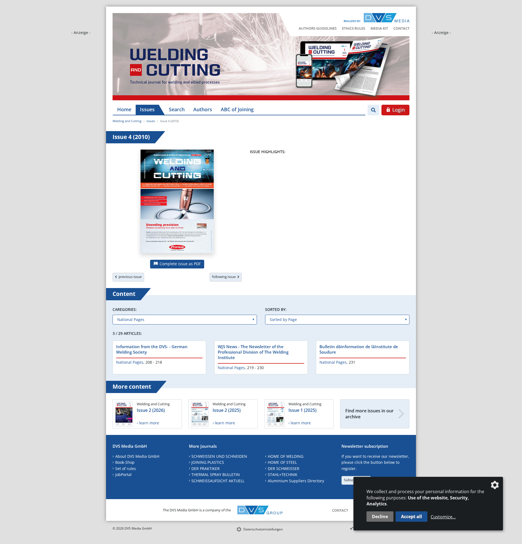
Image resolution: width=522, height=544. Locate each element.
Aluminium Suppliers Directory (296, 480)
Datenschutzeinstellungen (263, 529)
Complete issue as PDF (180, 263)
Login (398, 109)
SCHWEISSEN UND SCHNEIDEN (219, 456)
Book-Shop (125, 462)
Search (177, 109)
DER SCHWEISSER (283, 468)
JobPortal (123, 474)
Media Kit (379, 28)
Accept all (411, 517)
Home (124, 109)
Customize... (443, 517)
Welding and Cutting (127, 121)
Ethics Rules (353, 28)
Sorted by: (276, 309)
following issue (224, 276)
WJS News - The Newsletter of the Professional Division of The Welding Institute (253, 352)
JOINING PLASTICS (207, 462)
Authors (202, 109)
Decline (380, 517)
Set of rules (125, 468)
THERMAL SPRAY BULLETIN (215, 474)
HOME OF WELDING (285, 456)
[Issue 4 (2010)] (177, 202)
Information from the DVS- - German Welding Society (152, 349)
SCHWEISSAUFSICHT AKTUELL (217, 480)
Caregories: (125, 309)
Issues (147, 109)
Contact (401, 28)
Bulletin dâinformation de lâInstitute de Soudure (358, 349)
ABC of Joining (237, 109)
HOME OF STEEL (282, 462)
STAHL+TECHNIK (282, 474)
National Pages (129, 362)
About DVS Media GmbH (137, 456)
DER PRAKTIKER (205, 468)
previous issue (129, 276)
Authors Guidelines (318, 28)
